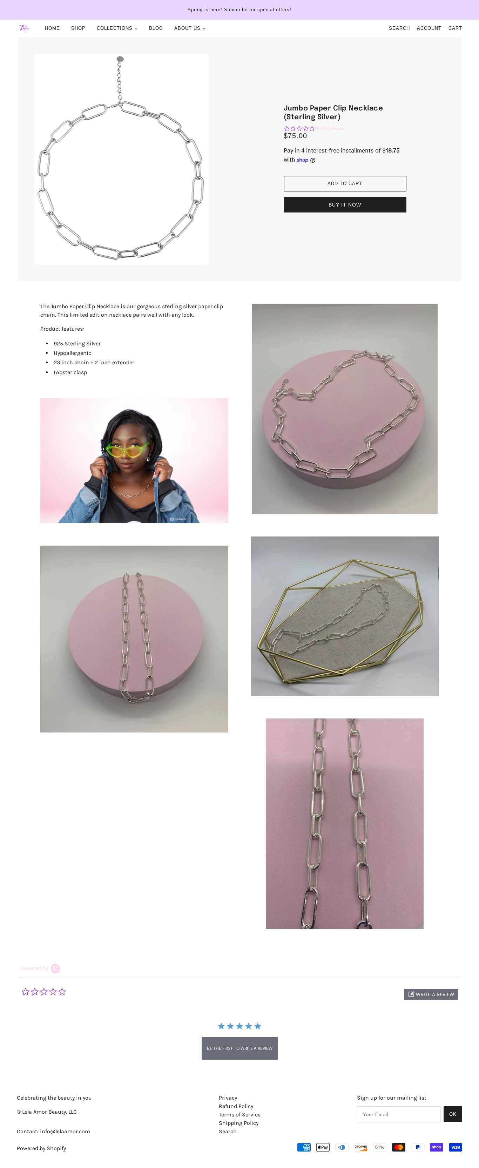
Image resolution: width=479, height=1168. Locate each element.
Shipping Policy (238, 1123)
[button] (431, 994)
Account (429, 28)
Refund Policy (236, 1106)
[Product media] (134, 460)
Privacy (228, 1097)
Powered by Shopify (41, 1148)
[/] (25, 28)
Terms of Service (240, 1114)
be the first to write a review (239, 1048)
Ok (453, 1114)
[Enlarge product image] (134, 159)
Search (399, 28)
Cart (455, 28)
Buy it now (345, 205)
